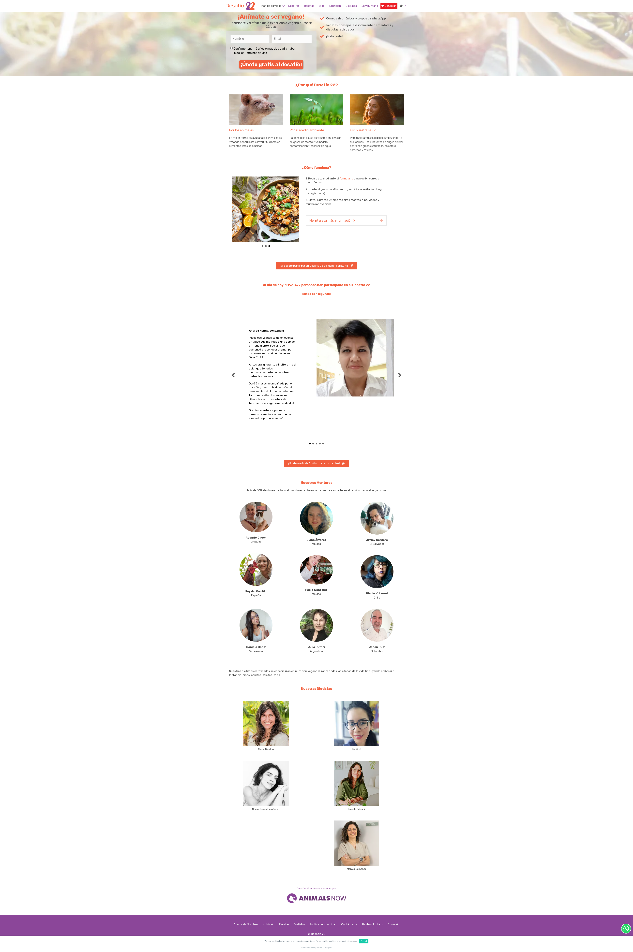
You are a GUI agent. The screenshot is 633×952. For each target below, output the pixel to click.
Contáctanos (349, 924)
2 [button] (266, 246)
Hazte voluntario (372, 924)
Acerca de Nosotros (246, 924)
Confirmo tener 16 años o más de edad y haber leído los (264, 51)
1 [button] (262, 246)
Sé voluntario (370, 5)
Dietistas (351, 5)
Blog (322, 5)
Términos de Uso (256, 53)
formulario (346, 178)
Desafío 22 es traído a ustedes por (316, 888)
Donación (390, 5)
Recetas (309, 5)
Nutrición (335, 5)
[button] (283, 6)
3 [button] (269, 246)
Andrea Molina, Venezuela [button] (310, 443)
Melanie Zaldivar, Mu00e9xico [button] (316, 443)
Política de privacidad (323, 924)
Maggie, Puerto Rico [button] (320, 443)
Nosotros (293, 5)
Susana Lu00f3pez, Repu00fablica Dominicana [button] (313, 443)
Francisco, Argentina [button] (323, 443)
